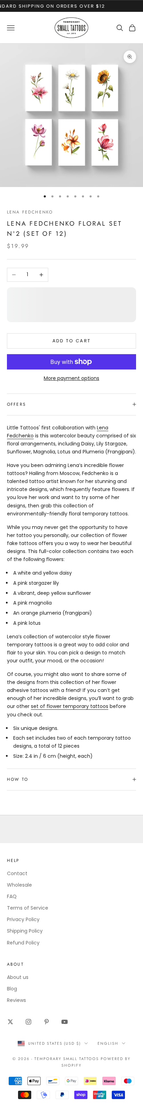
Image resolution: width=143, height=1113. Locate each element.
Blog (12, 988)
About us (17, 977)
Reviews (16, 1000)
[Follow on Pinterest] (46, 1021)
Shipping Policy (25, 930)
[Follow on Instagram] (28, 1021)
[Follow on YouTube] (64, 1021)
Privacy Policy (23, 919)
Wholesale (19, 884)
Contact (17, 873)
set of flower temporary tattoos (69, 706)
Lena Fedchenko (30, 212)
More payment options (71, 378)
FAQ (12, 896)
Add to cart (71, 340)
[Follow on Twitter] (10, 1021)
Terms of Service (27, 907)
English (108, 1043)
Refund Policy (23, 942)
